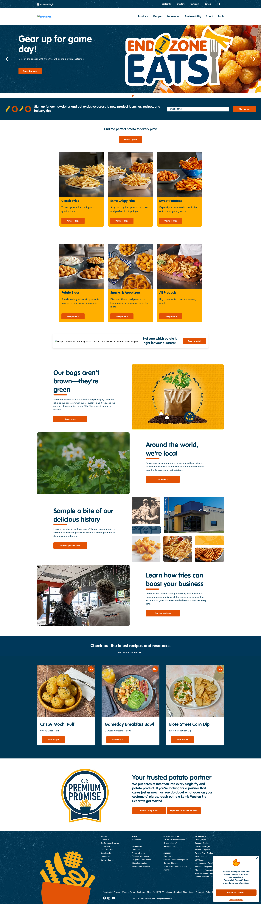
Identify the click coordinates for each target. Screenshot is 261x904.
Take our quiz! (194, 341)
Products (143, 16)
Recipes (158, 16)
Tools (221, 16)
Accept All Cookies (235, 892)
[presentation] (6, 59)
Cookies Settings (236, 899)
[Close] (257, 858)
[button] (128, 95)
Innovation (173, 16)
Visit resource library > (130, 652)
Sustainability (193, 16)
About (209, 16)
